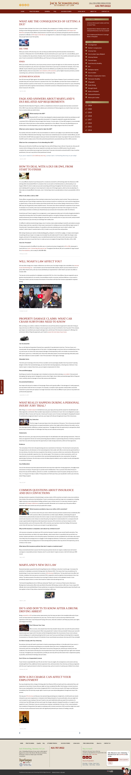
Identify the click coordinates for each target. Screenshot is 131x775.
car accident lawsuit (31, 410)
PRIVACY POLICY (56, 772)
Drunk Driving (92, 85)
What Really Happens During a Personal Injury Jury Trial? (49, 404)
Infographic (91, 82)
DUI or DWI (67, 246)
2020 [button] (90, 109)
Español (47, 11)
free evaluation (26, 250)
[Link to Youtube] (28, 5)
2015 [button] (90, 127)
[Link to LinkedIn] (25, 5)
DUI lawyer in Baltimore (32, 503)
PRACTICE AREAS (34, 11)
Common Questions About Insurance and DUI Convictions (46, 492)
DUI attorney (49, 573)
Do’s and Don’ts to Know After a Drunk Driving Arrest (48, 610)
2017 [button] (90, 120)
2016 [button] (90, 123)
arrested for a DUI (27, 615)
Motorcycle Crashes (93, 97)
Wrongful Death (92, 88)
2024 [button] (90, 105)
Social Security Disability (95, 63)
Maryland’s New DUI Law (37, 564)
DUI (55, 30)
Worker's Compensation (95, 48)
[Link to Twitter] (23, 5)
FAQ (55, 11)
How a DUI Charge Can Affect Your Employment (45, 678)
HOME (22, 11)
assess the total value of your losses (57, 332)
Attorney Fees (92, 51)
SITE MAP (62, 772)
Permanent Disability (94, 79)
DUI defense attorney (39, 155)
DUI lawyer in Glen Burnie (38, 34)
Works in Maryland (93, 91)
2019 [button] (90, 112)
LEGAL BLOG (81, 11)
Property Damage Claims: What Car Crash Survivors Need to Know (45, 320)
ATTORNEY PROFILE (52, 743)
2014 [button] (90, 130)
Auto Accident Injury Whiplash (96, 54)
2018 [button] (90, 116)
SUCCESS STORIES (66, 11)
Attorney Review (93, 57)
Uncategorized (92, 45)
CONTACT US (105, 11)
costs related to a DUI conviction (47, 70)
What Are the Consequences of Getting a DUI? (49, 23)
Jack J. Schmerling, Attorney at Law (37, 248)
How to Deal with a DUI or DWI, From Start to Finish (46, 168)
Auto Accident (92, 73)
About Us (93, 11)
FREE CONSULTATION (88, 743)
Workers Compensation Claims (97, 76)
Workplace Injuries (93, 69)
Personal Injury (92, 60)
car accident (67, 374)
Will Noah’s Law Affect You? (40, 261)
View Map (94, 754)
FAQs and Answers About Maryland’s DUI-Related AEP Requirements (47, 100)
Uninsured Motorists (94, 94)
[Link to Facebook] (20, 5)
